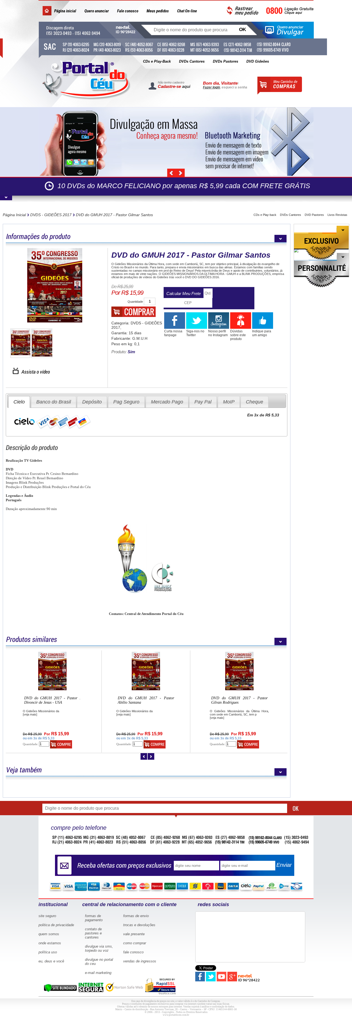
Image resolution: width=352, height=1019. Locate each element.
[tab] (19, 402)
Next (180, 173)
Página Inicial (14, 215)
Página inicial (65, 11)
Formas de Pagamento (94, 918)
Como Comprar (134, 943)
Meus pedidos (158, 11)
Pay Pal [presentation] (202, 402)
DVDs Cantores (192, 61)
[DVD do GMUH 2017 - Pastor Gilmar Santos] (54, 285)
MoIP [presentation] (229, 402)
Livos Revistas (337, 214)
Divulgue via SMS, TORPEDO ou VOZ (99, 948)
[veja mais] (30, 714)
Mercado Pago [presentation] (167, 402)
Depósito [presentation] (92, 402)
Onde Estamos (49, 943)
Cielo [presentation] (19, 402)
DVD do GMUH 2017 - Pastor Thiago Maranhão (52, 700)
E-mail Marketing (98, 973)
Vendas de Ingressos (139, 961)
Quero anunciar (96, 11)
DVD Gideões (257, 61)
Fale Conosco (133, 952)
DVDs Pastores (225, 61)
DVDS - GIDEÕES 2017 (51, 215)
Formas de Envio (136, 916)
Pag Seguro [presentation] (126, 402)
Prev (171, 173)
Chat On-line (187, 11)
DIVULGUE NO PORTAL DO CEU (99, 961)
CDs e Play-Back (157, 61)
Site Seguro (47, 916)
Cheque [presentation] (254, 402)
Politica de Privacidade (56, 925)
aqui (186, 86)
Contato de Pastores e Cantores (93, 933)
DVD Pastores (314, 214)
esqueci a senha (234, 87)
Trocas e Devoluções (139, 925)
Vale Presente (134, 934)
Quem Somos (48, 934)
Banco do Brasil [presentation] (53, 402)
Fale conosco (127, 11)
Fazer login (211, 87)
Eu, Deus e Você (51, 961)
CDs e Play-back (265, 214)
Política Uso (47, 952)
